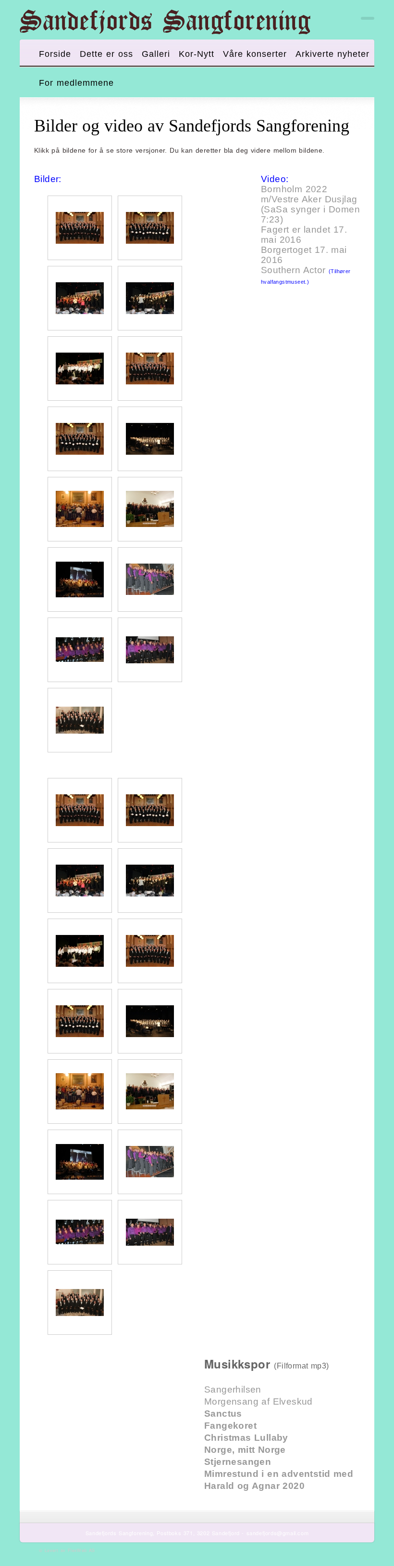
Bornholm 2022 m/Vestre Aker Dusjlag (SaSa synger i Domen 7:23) (310, 204)
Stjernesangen (237, 1462)
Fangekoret (230, 1426)
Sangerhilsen (232, 1389)
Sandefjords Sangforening (165, 21)
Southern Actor (293, 270)
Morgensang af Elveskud (258, 1401)
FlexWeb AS (81, 1550)
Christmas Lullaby (246, 1438)
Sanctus (223, 1413)
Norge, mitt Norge (245, 1450)
